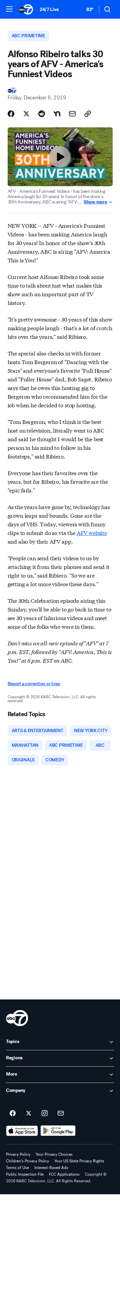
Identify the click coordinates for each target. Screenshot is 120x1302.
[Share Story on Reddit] (41, 113)
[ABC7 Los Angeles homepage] (26, 9)
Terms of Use (17, 1168)
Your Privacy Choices (54, 1154)
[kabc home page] (17, 1018)
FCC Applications (64, 1174)
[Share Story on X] (26, 113)
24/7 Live (49, 9)
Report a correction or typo (34, 684)
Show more (95, 202)
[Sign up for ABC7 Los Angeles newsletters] (60, 1113)
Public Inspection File (25, 1174)
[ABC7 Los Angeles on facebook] (12, 1113)
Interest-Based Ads (51, 1168)
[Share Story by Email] (72, 113)
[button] (9, 9)
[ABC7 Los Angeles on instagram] (44, 1113)
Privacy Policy (18, 1154)
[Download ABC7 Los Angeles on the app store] (22, 1130)
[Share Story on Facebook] (11, 113)
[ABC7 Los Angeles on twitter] (28, 1113)
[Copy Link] (87, 113)
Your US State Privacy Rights (79, 1161)
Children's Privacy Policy (27, 1161)
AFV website (92, 532)
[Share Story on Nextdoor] (57, 113)
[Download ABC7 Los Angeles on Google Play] (58, 1130)
